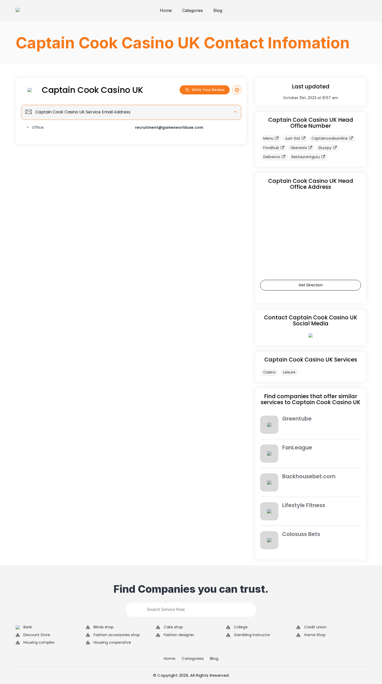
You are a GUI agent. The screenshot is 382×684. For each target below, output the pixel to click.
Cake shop (173, 627)
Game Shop (315, 635)
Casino (269, 372)
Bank (27, 627)
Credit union (315, 627)
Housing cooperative (112, 642)
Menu (268, 138)
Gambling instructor (252, 635)
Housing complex (39, 642)
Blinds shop (104, 627)
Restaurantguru (306, 156)
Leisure (289, 372)
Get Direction (311, 285)
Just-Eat (292, 138)
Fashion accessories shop (117, 635)
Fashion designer (179, 635)
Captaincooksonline (330, 138)
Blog (217, 10)
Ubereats (299, 147)
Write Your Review (208, 89)
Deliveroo (271, 156)
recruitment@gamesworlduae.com (169, 127)
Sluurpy (325, 147)
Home (166, 10)
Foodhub (271, 147)
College (241, 627)
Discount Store (36, 635)
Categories (192, 10)
